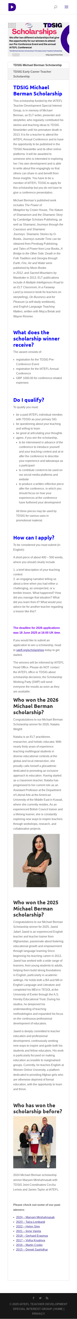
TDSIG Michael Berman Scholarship (37, 65)
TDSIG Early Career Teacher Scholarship (32, 74)
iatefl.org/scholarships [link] (30, 650)
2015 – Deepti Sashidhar (32, 1249)
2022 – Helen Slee (28, 1226)
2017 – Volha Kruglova (30, 1240)
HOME (58, 1308)
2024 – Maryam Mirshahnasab (35, 1217)
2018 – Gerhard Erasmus (32, 1235)
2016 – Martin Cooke (29, 1245)
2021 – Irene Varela (28, 1231)
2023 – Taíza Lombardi (30, 1221)
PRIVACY (38, 1313)
